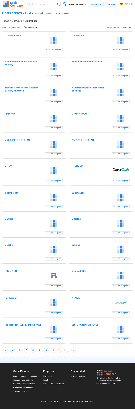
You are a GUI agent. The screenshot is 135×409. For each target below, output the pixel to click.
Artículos (127, 28)
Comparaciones (113, 28)
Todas (5, 20)
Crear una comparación (65, 4)
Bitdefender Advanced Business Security (21, 63)
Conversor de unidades (23, 388)
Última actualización (11, 28)
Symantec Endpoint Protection (87, 62)
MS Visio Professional (83, 140)
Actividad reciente (78, 376)
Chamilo (9, 219)
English (126, 4)
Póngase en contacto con (53, 384)
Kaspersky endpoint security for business (88, 89)
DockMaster (78, 36)
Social (109, 372)
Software (17, 20)
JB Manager (78, 193)
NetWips (76, 298)
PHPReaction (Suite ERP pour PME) (23, 325)
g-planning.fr (11, 193)
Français (130, 4)
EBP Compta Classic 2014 (85, 325)
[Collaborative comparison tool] (13, 4)
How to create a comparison (25, 376)
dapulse (76, 245)
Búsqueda (58, 4)
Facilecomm (11, 298)
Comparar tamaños (77, 4)
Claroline (76, 219)
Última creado (30, 28)
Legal (45, 380)
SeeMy (8, 166)
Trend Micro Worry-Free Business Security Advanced (21, 89)
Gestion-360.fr (79, 271)
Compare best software (23, 380)
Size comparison (20, 391)
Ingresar (111, 4)
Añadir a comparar (53, 49)
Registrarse (96, 4)
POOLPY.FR (11, 271)
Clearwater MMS (13, 36)
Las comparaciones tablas (24, 384)
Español (121, 4)
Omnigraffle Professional (17, 140)
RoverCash (77, 166)
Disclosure (47, 376)
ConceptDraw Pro (81, 114)
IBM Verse (10, 114)
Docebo (9, 245)
